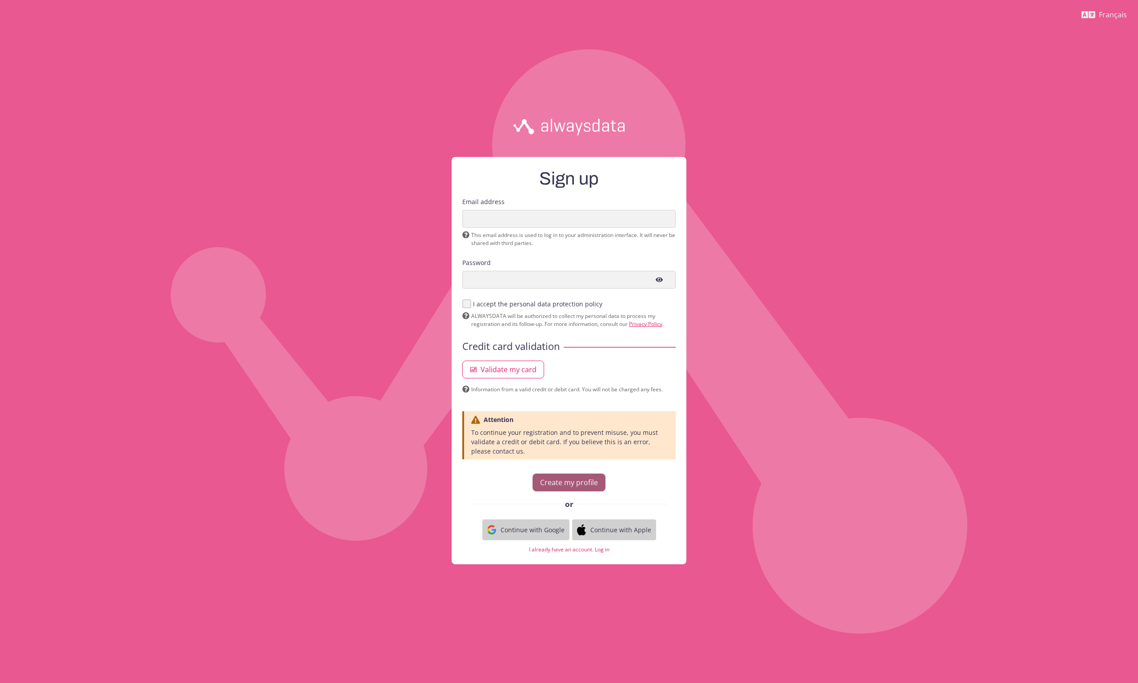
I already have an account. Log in (569, 549)
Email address (483, 201)
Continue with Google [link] (533, 530)
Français (1107, 17)
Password (476, 262)
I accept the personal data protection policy (537, 304)
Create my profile (569, 482)
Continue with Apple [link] (620, 530)
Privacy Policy (645, 324)
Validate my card (509, 369)
